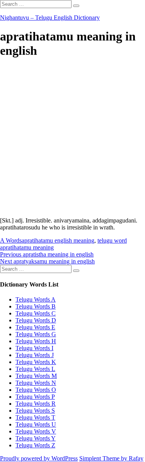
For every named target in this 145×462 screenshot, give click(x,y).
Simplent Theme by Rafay (111, 458)
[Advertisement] (72, 138)
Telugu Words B (35, 306)
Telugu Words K (35, 362)
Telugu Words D (35, 320)
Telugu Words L (35, 369)
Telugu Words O (35, 389)
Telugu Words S (35, 410)
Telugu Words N (35, 382)
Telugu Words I (34, 348)
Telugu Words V (35, 431)
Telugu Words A (35, 299)
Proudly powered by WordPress (39, 458)
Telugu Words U (35, 424)
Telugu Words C (35, 313)
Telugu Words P (35, 396)
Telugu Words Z (35, 445)
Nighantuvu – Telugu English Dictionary (50, 17)
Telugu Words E (35, 327)
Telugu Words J (34, 355)
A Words (11, 240)
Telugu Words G (35, 334)
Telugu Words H (35, 341)
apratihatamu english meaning (58, 240)
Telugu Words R (35, 403)
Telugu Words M (36, 376)
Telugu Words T (35, 417)
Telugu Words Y (35, 438)
